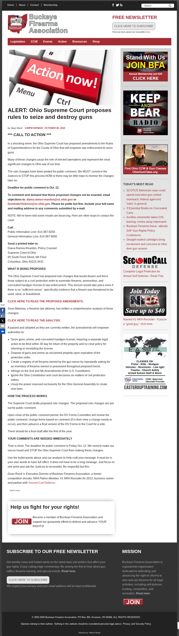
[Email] (2, 326)
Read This (157, 275)
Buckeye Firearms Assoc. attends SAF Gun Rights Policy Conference (147, 231)
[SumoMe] (2, 331)
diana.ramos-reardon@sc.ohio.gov (50, 199)
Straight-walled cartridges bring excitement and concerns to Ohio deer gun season (146, 244)
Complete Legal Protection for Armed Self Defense (141, 273)
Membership (51, 5)
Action (62, 41)
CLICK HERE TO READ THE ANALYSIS (34, 320)
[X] (2, 320)
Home (10, 5)
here (148, 32)
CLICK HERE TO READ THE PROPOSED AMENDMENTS (45, 301)
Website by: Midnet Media (89, 633)
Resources (79, 41)
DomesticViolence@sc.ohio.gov (29, 203)
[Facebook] (2, 310)
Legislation (17, 41)
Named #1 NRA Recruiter (139, 319)
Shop (96, 41)
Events (47, 41)
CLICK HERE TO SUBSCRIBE (133, 26)
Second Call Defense (41, 482)
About (22, 5)
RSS (121, 5)
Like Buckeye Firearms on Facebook (113, 5)
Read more (68, 571)
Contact (34, 5)
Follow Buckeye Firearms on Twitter (117, 5)
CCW (34, 41)
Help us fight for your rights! (44, 507)
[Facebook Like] (2, 315)
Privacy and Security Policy (137, 624)
